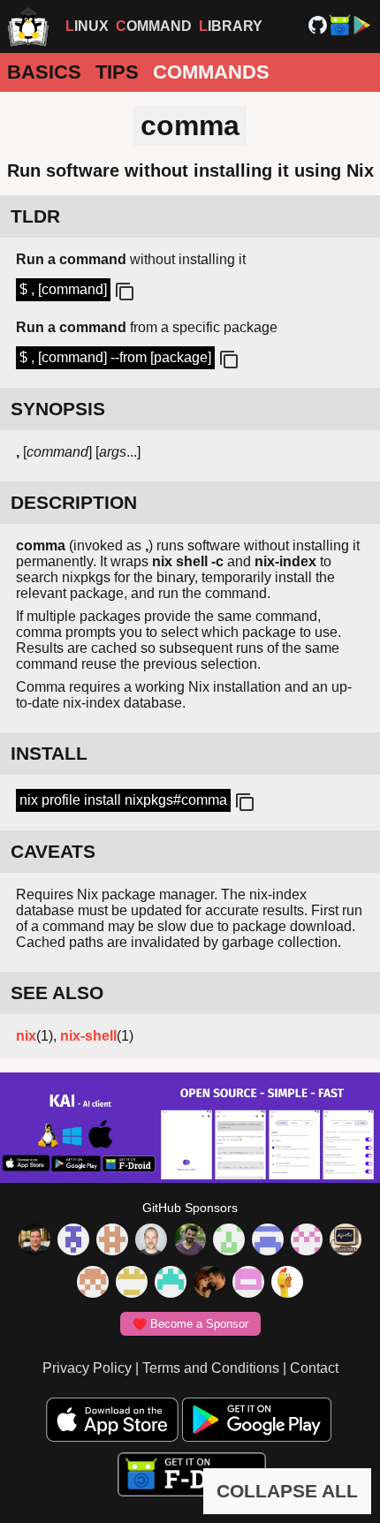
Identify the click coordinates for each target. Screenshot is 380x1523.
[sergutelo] (287, 1283)
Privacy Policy (87, 1367)
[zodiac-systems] (73, 1241)
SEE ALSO (57, 992)
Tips (117, 72)
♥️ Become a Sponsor (190, 1323)
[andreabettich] (190, 1241)
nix (26, 1035)
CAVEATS (53, 851)
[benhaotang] (268, 1241)
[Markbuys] (170, 1283)
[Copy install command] (243, 803)
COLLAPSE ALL (287, 1491)
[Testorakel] (151, 1241)
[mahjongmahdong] (307, 1241)
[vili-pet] (345, 1241)
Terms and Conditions (210, 1367)
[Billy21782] (248, 1283)
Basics (44, 72)
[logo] (28, 26)
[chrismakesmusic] (93, 1283)
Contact (314, 1367)
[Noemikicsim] (209, 1283)
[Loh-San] (132, 1283)
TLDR (35, 216)
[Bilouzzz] (112, 1241)
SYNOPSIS (58, 408)
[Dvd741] (229, 1241)
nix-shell (88, 1035)
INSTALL (49, 753)
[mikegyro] (34, 1241)
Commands (211, 72)
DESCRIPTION (74, 502)
